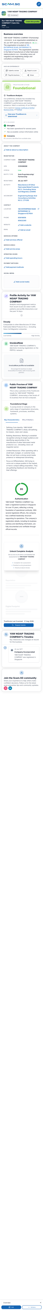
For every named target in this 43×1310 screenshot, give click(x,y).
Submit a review (14, 70)
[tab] (11, 420)
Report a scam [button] (32, 70)
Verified (19, 109)
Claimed (17, 108)
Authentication (21, 499)
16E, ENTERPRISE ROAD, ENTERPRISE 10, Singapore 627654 (18, 47)
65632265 (22, 220)
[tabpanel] (21, 448)
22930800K (8, 40)
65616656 (22, 217)
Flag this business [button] (13, 75)
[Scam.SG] (11, 4)
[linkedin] (10, 688)
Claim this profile (32, 22)
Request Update (20, 625)
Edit (12, 1307)
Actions (33, 1307)
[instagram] (5, 688)
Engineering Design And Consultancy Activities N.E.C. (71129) (27, 198)
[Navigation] (39, 4)
